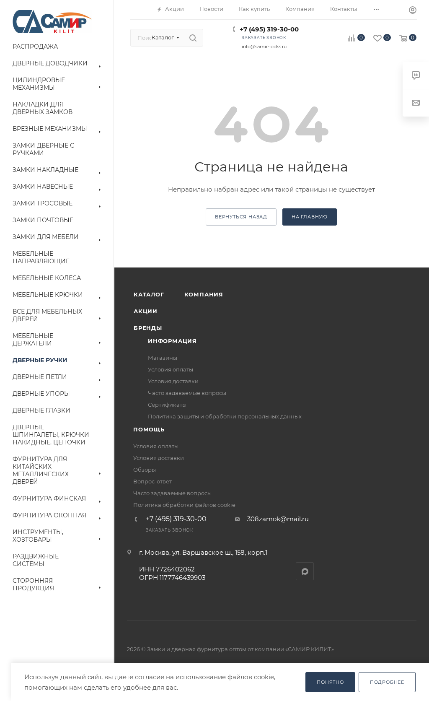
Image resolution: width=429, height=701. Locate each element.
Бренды (148, 328)
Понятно (330, 682)
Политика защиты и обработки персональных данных (225, 416)
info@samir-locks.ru (264, 46)
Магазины (162, 357)
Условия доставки (173, 381)
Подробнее (387, 682)
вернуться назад (241, 217)
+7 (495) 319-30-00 (269, 29)
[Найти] (193, 38)
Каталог (149, 294)
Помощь (149, 429)
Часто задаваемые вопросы (187, 392)
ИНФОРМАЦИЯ (172, 341)
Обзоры (144, 469)
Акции (146, 311)
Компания (203, 294)
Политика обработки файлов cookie (184, 504)
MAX (305, 571)
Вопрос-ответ (152, 481)
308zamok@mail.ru (278, 519)
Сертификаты (167, 404)
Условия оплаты (170, 369)
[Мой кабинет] (412, 11)
